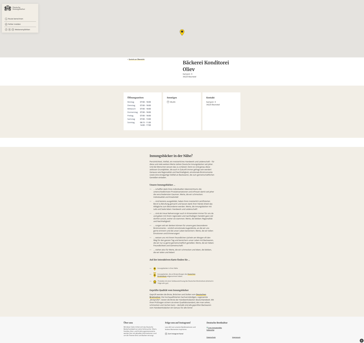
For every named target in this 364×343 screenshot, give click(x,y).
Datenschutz (211, 337)
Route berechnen (15, 18)
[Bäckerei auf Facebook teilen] (6, 29)
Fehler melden (14, 24)
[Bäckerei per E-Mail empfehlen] (13, 29)
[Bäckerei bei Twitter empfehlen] (9, 29)
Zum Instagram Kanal (175, 334)
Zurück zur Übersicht (137, 59)
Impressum (236, 337)
